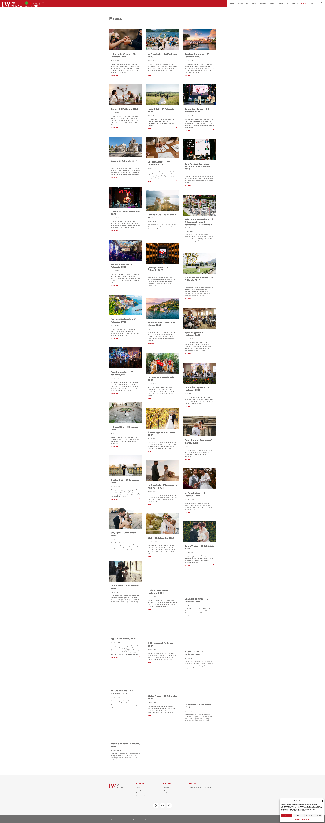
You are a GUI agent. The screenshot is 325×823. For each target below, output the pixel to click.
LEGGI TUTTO (114, 75)
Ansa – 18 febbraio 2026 (124, 161)
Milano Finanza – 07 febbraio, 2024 (122, 692)
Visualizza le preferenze (314, 815)
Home (232, 3)
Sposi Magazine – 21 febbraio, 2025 (195, 333)
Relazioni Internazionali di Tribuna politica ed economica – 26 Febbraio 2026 (199, 223)
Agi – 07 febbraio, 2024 (123, 638)
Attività (254, 3)
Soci (247, 3)
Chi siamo (240, 3)
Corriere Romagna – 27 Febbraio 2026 (197, 55)
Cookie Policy (297, 819)
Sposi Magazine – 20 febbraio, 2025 (122, 373)
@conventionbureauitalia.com (201, 787)
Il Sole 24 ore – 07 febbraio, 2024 (194, 653)
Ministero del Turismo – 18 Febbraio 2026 (199, 278)
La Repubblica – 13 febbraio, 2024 (195, 494)
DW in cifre (294, 3)
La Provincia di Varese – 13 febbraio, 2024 (162, 486)
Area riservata (167, 793)
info (190, 787)
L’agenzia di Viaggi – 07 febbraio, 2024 (197, 600)
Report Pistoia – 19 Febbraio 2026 (121, 265)
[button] (321, 801)
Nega (299, 815)
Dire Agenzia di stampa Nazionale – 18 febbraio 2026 (197, 166)
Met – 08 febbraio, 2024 (161, 538)
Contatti (311, 3)
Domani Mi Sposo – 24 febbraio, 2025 (197, 388)
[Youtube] (162, 805)
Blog (302, 3)
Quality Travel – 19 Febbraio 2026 (158, 268)
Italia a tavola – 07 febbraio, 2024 (158, 591)
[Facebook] (156, 805)
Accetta (287, 815)
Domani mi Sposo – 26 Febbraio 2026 (197, 110)
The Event (262, 3)
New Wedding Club (282, 3)
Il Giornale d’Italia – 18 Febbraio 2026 (123, 55)
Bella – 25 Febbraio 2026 (124, 109)
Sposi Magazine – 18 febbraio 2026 (159, 163)
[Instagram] (169, 805)
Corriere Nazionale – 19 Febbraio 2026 (123, 320)
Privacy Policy (305, 819)
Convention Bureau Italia (144, 796)
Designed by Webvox (136, 819)
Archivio (271, 3)
